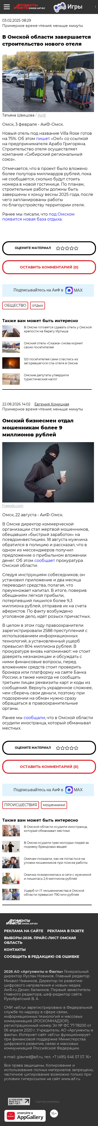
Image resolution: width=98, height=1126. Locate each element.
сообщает (45, 560)
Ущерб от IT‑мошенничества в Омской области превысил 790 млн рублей (54, 892)
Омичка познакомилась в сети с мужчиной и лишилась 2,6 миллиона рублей (57, 876)
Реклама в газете (65, 931)
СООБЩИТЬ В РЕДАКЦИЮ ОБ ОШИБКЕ (41, 956)
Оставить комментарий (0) (49, 267)
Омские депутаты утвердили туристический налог (46, 377)
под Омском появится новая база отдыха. (38, 217)
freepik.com (12, 505)
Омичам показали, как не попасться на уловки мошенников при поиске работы (55, 861)
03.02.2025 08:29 (16, 20)
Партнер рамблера (47, 1101)
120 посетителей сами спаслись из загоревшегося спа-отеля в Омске (51, 361)
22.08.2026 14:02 (16, 404)
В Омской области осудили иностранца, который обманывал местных (56, 829)
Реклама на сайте (23, 931)
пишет (43, 138)
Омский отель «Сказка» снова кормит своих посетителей (53, 345)
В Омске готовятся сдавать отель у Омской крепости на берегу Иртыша (58, 329)
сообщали (34, 717)
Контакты (15, 949)
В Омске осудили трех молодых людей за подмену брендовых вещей (56, 845)
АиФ (42, 115)
